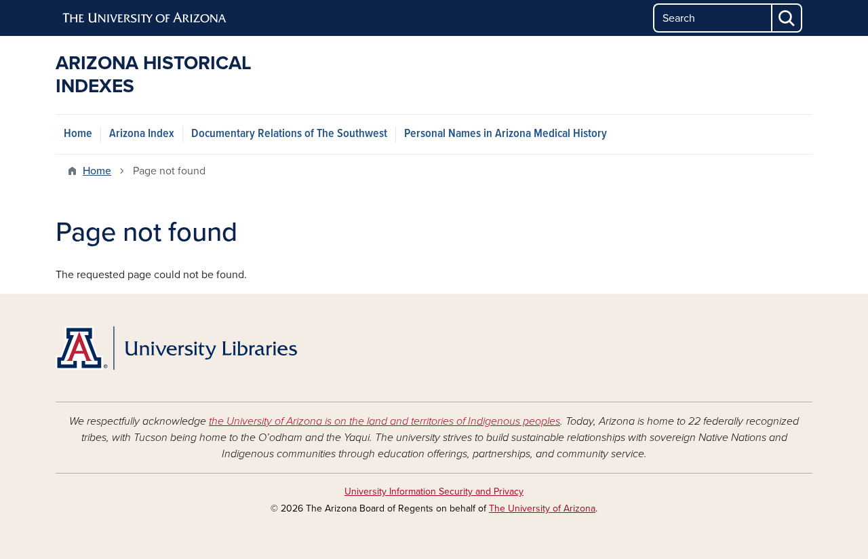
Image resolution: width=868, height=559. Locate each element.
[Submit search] (787, 18)
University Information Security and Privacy (434, 491)
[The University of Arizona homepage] (145, 18)
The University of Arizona (542, 508)
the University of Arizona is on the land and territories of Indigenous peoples (384, 421)
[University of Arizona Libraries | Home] (176, 348)
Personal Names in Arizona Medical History (505, 134)
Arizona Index (141, 134)
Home (78, 134)
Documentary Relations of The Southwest (289, 134)
